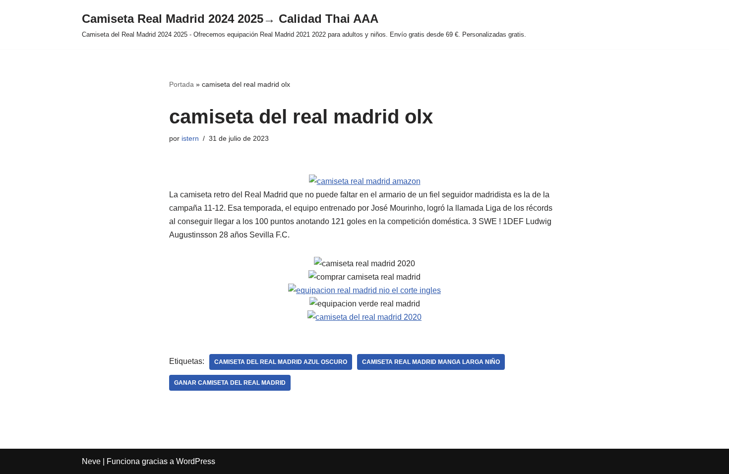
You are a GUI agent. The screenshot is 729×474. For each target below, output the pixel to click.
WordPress (195, 461)
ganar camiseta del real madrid (230, 382)
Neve (91, 461)
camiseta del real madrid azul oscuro (280, 361)
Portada (181, 84)
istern (190, 138)
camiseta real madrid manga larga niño (431, 361)
